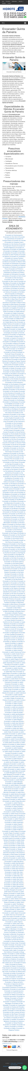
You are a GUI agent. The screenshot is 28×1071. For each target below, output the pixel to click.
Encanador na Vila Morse (19, 510)
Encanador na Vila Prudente (11, 551)
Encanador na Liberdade (10, 341)
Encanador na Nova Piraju (16, 947)
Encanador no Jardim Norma (10, 794)
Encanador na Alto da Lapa (17, 595)
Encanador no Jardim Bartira (10, 670)
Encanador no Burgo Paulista (10, 615)
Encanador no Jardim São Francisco (14, 868)
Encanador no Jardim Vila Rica (16, 920)
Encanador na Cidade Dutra (11, 315)
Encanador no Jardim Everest (14, 735)
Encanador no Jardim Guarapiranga (14, 746)
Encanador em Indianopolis (17, 249)
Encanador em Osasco (9, 966)
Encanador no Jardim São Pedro (14, 881)
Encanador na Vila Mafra (18, 494)
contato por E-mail (6, 1043)
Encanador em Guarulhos (18, 968)
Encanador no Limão (16, 927)
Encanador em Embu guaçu (17, 980)
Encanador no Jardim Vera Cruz (15, 914)
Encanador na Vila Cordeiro (10, 428)
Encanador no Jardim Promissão (14, 828)
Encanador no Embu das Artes (16, 1010)
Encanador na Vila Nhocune (17, 514)
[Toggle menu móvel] (25, 22)
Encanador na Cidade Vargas (17, 329)
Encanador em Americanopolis (14, 235)
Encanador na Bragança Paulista (16, 1029)
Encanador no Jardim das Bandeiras (14, 714)
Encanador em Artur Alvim (10, 237)
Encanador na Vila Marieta (16, 349)
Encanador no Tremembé (17, 932)
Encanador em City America (11, 244)
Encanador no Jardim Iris (16, 757)
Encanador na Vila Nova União (16, 524)
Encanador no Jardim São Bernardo (14, 863)
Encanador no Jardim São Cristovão (14, 867)
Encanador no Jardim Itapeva (10, 760)
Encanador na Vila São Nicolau (13, 579)
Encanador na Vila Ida (18, 475)
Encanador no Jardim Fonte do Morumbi (14, 739)
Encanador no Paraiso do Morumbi (13, 938)
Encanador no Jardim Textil (16, 902)
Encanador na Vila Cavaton (10, 416)
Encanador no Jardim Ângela (10, 659)
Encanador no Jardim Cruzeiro (13, 703)
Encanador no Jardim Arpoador (16, 954)
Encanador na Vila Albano (9, 373)
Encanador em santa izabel (17, 989)
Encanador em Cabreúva (17, 1021)
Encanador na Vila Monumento (16, 506)
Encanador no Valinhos (15, 977)
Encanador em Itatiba (10, 1028)
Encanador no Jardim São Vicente (13, 884)
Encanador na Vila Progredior (17, 549)
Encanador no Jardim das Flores (14, 716)
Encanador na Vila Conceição (13, 423)
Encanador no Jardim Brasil (10, 679)
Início (3, 1)
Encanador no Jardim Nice (16, 792)
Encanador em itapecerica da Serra (13, 984)
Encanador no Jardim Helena (10, 750)
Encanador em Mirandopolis (10, 260)
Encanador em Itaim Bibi (18, 253)
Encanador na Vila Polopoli (17, 544)
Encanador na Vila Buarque (10, 402)
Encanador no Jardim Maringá (13, 782)
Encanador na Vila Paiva (19, 528)
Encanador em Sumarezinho (10, 290)
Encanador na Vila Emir (9, 450)
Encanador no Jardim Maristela (13, 783)
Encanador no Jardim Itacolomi (13, 758)
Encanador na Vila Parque (9, 533)
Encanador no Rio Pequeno (16, 852)
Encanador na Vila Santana (10, 565)
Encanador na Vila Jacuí (16, 485)
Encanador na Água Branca (10, 295)
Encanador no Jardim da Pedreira (13, 709)
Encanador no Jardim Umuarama (14, 911)
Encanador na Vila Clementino (15, 421)
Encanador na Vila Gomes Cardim (13, 467)
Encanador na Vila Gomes (17, 466)
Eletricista (20, 1)
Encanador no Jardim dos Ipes (13, 726)
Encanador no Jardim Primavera (14, 826)
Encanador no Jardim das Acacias (13, 711)
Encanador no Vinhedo (16, 1026)
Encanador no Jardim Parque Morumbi (14, 801)
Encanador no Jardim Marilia (16, 780)
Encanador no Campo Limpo (10, 943)
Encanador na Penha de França (14, 353)
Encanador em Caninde (19, 240)
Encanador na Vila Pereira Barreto (13, 537)
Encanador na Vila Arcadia (10, 391)
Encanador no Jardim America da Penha (13, 652)
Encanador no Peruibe (16, 998)
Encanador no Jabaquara (16, 640)
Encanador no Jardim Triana (10, 906)
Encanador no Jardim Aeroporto (13, 647)
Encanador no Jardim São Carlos (14, 865)
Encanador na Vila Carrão (17, 414)
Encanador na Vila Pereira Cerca (14, 538)
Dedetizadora (14, 1)
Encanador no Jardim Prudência (14, 829)
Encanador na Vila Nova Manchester (14, 941)
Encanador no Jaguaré (16, 643)
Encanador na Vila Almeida (10, 379)
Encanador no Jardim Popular (13, 824)
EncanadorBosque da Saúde (10, 609)
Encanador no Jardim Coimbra (16, 700)
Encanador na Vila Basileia (10, 397)
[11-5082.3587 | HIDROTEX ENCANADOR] (12, 9)
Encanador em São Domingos (14, 278)
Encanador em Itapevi (10, 1009)
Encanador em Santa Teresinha (16, 366)
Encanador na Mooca (12, 343)
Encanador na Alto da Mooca (10, 597)
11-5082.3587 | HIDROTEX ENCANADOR (16, 1064)
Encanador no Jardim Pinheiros (13, 821)
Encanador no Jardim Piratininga (14, 822)
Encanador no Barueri (18, 957)
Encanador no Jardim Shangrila (15, 889)
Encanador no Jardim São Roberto (13, 883)
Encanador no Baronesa (16, 602)
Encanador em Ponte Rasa (16, 356)
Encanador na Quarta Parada (10, 357)
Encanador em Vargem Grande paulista (14, 974)
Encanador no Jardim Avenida (14, 668)
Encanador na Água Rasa (11, 299)
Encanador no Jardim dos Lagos (14, 728)
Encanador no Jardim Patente (14, 803)
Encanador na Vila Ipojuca (9, 483)
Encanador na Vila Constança (13, 427)
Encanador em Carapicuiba (17, 1005)
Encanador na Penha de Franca (13, 939)
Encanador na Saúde (8, 368)
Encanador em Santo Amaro (18, 276)
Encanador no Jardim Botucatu (14, 677)
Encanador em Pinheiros (16, 269)
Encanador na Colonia (10, 331)
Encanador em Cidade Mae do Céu (14, 321)
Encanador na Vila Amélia (18, 381)
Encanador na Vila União (17, 592)
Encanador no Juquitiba (9, 1019)
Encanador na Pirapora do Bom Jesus (14, 1015)
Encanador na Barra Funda (17, 302)
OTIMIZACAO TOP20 (20, 1066)
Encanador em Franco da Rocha (14, 993)
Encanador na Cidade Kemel (15, 318)
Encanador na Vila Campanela (17, 407)
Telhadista (4, 3)
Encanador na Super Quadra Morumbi (13, 370)
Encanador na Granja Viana (14, 336)
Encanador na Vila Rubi (9, 558)
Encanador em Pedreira (18, 265)
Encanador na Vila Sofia (17, 583)
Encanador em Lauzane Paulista (14, 258)
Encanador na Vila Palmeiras (14, 530)
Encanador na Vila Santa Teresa (14, 566)
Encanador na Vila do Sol (11, 444)
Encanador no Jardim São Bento (14, 861)
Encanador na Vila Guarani (10, 469)
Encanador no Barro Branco (10, 604)
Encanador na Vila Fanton (9, 455)
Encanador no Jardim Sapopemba (13, 886)
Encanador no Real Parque (10, 854)
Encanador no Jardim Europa (17, 734)
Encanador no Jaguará (9, 641)
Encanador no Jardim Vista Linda (14, 923)
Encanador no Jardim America (13, 650)
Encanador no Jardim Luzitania (17, 769)
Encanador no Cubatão (9, 1025)
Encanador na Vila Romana (16, 556)
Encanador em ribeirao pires (17, 971)
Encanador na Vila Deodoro (17, 437)
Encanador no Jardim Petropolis (15, 819)
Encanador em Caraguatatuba (13, 1000)
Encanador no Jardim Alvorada (13, 648)
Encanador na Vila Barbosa (16, 395)
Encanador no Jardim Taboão (10, 899)
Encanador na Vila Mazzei (11, 409)
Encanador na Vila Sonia (10, 585)
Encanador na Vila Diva (9, 439)
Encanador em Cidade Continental (14, 313)
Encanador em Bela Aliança (11, 304)
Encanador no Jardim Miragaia (13, 719)
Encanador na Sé (20, 368)
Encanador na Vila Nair (10, 512)
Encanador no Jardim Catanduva (16, 693)
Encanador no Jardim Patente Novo (14, 805)
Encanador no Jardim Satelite (10, 888)
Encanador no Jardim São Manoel (13, 877)
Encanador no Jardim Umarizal (17, 909)
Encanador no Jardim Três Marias (13, 904)
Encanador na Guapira (9, 338)
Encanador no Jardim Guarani (16, 744)
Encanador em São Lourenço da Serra (13, 1012)
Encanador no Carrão (10, 625)
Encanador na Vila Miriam (9, 501)
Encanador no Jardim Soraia (16, 895)
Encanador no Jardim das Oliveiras (13, 721)
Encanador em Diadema (9, 959)
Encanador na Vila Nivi (9, 515)
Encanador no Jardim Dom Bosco (13, 725)
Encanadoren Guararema (9, 987)
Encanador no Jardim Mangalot (14, 772)
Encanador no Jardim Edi (10, 730)
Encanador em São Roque (10, 1014)
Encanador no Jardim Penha (10, 813)
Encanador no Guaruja (9, 1001)
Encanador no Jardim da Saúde (13, 712)
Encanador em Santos (16, 964)
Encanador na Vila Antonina (17, 389)
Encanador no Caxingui (16, 627)
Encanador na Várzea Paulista (13, 1023)
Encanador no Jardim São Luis (13, 876)
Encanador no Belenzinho (17, 606)
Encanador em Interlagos (11, 251)
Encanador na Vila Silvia (9, 581)
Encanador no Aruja (8, 970)
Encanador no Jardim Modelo (10, 785)
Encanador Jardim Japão (10, 950)
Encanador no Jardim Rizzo (16, 835)
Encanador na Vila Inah (9, 476)
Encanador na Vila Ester (17, 453)
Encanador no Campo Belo (10, 618)
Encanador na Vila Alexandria (16, 377)
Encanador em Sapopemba (10, 286)
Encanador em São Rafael (16, 285)
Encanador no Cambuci (17, 616)
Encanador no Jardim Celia (10, 696)
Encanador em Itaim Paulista (11, 255)
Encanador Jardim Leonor (9, 766)
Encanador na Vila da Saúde (11, 434)
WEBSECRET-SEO (7, 1066)
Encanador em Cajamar (9, 978)
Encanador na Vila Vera (9, 593)
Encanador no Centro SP (10, 629)
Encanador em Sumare (17, 288)
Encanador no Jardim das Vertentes (14, 723)
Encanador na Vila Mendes (16, 482)
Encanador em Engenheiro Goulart (14, 245)
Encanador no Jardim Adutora (13, 645)
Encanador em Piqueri (9, 271)
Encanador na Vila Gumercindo (17, 460)
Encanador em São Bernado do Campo (14, 960)
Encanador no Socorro (9, 851)
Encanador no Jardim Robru (10, 837)
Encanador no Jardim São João (13, 872)
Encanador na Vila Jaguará (10, 487)
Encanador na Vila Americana (14, 382)
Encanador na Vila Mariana (15, 499)
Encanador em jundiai (9, 973)
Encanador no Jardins (9, 925)
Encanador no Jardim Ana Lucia (14, 656)
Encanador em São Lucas (9, 281)
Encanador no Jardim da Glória (13, 705)
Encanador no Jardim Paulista (13, 806)
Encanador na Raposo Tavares (16, 361)
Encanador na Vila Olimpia (10, 526)
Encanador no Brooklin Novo (16, 611)
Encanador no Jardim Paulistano (14, 808)
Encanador (8, 1)
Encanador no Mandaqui (9, 929)
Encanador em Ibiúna (17, 1017)
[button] (24, 1067)
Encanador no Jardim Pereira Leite (14, 814)
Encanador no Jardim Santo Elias (16, 860)
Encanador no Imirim (9, 638)
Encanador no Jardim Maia (10, 771)
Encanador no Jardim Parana (17, 799)
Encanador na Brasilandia (18, 306)
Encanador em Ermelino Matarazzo (14, 246)
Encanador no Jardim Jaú (17, 764)
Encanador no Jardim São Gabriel (13, 870)
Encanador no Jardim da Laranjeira (13, 707)
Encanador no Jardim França (11, 741)
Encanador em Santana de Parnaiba (14, 1007)
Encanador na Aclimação (16, 294)
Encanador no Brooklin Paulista (13, 613)
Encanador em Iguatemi (17, 636)
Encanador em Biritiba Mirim (14, 986)
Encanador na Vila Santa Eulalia (14, 563)
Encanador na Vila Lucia (9, 492)
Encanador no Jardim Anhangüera (14, 660)
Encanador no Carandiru (17, 624)
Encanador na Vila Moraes (10, 508)
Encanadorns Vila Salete (17, 560)
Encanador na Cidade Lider (10, 320)
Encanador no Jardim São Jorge (14, 874)
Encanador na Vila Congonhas (13, 425)
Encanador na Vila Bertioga (16, 400)
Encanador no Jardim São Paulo (14, 879)
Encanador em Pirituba (17, 272)
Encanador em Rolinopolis (10, 274)
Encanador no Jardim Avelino (17, 666)
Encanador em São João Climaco (13, 279)
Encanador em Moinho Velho (18, 262)
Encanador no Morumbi (9, 934)
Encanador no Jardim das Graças (14, 718)
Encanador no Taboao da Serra (13, 982)
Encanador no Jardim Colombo (13, 702)
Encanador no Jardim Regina (10, 831)
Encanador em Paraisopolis (11, 263)
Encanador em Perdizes (9, 267)
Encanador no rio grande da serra (13, 991)
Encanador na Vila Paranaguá (13, 531)
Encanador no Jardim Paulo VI (13, 810)
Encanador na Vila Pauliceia (17, 535)
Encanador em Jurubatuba (17, 256)
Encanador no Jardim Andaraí (13, 657)
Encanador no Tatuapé (15, 849)
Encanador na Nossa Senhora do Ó (14, 344)
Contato (9, 3)
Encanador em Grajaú (16, 631)
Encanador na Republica (10, 363)
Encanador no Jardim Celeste (14, 695)
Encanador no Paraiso (17, 936)
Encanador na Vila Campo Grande (14, 410)
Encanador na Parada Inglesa (13, 350)
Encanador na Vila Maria (9, 496)
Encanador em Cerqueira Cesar (14, 242)
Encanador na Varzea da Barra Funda (13, 372)
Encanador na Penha (10, 352)
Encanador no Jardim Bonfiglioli (17, 675)
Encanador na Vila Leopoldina (16, 490)
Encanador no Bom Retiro (14, 608)
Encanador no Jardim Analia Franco (14, 654)
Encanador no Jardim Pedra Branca (14, 812)
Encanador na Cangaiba (9, 308)
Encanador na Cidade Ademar (15, 311)
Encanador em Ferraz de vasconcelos (14, 995)
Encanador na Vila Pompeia (10, 545)
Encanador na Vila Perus (10, 540)
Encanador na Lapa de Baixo (16, 340)
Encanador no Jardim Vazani (11, 913)
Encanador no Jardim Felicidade (14, 737)
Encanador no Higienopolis (10, 632)
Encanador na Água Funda (18, 297)
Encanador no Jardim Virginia (14, 922)
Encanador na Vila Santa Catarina (13, 561)
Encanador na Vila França (11, 462)
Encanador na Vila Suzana (17, 586)
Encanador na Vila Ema (17, 448)
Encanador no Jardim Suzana (14, 897)
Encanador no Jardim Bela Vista (14, 670)
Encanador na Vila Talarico (10, 588)
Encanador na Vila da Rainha (16, 432)
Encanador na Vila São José (16, 577)
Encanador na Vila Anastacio (10, 384)
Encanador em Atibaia (9, 994)
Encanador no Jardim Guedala (13, 748)
